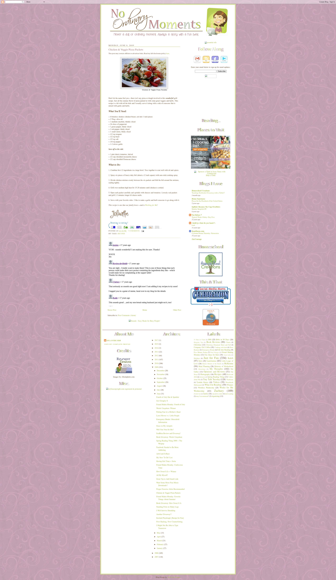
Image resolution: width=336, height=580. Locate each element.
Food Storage (214, 352)
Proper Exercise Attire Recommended (170, 489)
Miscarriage (201, 369)
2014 (157, 348)
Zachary (219, 390)
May (159, 533)
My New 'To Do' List (164, 457)
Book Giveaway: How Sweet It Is (168, 503)
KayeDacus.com (198, 231)
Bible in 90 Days (222, 339)
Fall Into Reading (223, 349)
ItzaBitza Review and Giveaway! (168, 433)
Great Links (227, 355)
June (159, 393)
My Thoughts (216, 368)
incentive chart (217, 394)
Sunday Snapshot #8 (199, 209)
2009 (157, 367)
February (160, 544)
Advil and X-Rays (163, 453)
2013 (157, 351)
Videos (216, 382)
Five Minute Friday (200, 352)
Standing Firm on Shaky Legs (167, 506)
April (159, 536)
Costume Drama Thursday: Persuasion (205, 233)
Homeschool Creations (201, 190)
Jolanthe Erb (114, 340)
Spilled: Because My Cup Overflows (206, 206)
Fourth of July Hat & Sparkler (167, 397)
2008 (157, 553)
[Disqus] (144, 273)
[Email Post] (142, 231)
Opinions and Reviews (214, 371)
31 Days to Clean (199, 340)
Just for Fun (211, 358)
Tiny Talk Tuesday (211, 379)
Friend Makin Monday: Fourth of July (170, 404)
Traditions (229, 379)
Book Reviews (213, 341)
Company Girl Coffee (202, 347)
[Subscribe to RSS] (151, 226)
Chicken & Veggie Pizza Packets (126, 49)
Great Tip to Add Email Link (167, 479)
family (205, 393)
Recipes (121, 233)
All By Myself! (162, 475)
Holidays (197, 358)
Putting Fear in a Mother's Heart (168, 412)
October (160, 378)
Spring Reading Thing (216, 377)
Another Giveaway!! (164, 514)
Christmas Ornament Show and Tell (218, 345)
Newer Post (112, 310)
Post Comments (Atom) (127, 315)
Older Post (177, 310)
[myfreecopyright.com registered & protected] (123, 389)
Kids (200, 361)
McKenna (228, 363)
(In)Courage (197, 239)
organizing (215, 396)
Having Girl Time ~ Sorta (166, 461)
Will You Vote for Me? (165, 429)
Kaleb (230, 358)
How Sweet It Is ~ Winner (166, 471)
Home (145, 310)
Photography (205, 374)
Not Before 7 (197, 215)
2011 (157, 359)
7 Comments (134, 231)
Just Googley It (162, 400)
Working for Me (151, 205)
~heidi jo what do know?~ (204, 223)
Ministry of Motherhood (223, 366)
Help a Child (210, 175)
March (159, 540)
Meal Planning (204, 366)
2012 (157, 355)
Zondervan (197, 394)
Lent (193, 225)
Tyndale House (202, 382)
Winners (230, 385)
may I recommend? (202, 396)
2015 (157, 344)
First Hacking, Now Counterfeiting (169, 521)
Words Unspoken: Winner (166, 408)
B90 (209, 339)
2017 (157, 340)
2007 (157, 557)
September (161, 382)
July (159, 390)
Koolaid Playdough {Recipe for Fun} (170, 518)
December (161, 370)
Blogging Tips (198, 342)
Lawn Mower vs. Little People (167, 415)
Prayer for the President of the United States (207, 201)
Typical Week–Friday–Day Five (203, 217)
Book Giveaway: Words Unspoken (169, 437)
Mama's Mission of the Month (211, 364)
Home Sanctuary (198, 198)
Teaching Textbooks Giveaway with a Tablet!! (208, 193)
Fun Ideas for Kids (211, 354)
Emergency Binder (208, 350)
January (160, 548)
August (160, 386)
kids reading (229, 394)
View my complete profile (117, 344)
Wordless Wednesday (206, 387)
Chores (228, 342)
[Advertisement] (210, 98)
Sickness (202, 377)
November (161, 374)
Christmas (197, 344)
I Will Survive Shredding (165, 510)
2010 (157, 363)
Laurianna (211, 360)
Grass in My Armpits (164, 426)
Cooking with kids (220, 347)
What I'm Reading (213, 384)
